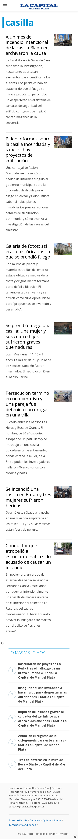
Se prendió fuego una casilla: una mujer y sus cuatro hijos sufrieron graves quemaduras (28, 336)
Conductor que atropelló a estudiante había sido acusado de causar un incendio (28, 556)
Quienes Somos (52, 820)
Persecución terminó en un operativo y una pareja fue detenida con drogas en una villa (27, 404)
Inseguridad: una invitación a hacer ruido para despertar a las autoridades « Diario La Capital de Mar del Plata (39, 695)
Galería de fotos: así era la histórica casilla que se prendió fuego (28, 251)
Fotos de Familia (18, 820)
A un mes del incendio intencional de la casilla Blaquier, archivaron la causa (27, 45)
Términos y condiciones (22, 825)
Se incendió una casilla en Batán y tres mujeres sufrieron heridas (28, 497)
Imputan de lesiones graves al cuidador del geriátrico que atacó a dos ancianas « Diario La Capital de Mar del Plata (39, 719)
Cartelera (35, 820)
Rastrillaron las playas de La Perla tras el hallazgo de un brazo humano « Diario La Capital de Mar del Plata (36, 671)
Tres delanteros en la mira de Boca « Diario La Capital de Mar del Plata (38, 764)
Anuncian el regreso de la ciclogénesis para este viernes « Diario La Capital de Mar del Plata (39, 743)
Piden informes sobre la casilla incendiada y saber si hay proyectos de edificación (28, 149)
